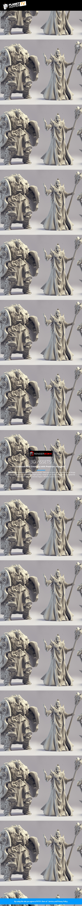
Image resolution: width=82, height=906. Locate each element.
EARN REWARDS (10, 902)
